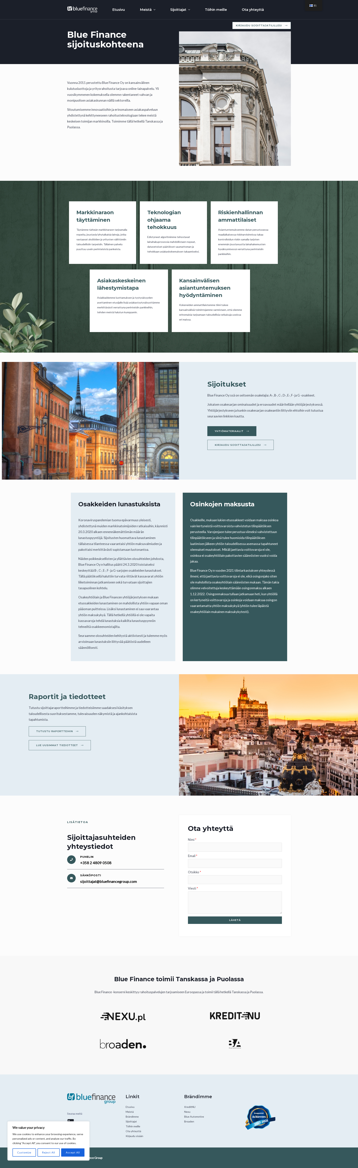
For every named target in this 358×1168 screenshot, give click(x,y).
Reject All (48, 1152)
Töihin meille (216, 10)
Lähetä (235, 919)
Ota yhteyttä (253, 10)
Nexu (187, 1111)
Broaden (189, 1121)
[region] (48, 1141)
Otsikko (194, 872)
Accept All (73, 1152)
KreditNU (189, 1106)
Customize (24, 1152)
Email (192, 856)
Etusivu (118, 10)
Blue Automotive (194, 1116)
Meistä (146, 10)
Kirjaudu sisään (134, 1136)
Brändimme (132, 1116)
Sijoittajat (178, 10)
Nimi (192, 840)
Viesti (193, 888)
